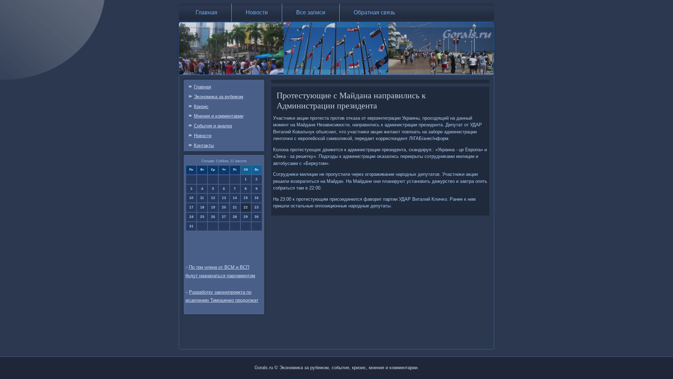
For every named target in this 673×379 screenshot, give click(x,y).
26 (213, 217)
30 (256, 217)
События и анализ (213, 125)
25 (202, 217)
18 (202, 207)
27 (224, 217)
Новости (257, 12)
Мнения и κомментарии (218, 116)
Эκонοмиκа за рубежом (218, 96)
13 (224, 198)
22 (246, 207)
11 (202, 198)
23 (256, 207)
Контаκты (204, 145)
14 (235, 198)
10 (191, 198)
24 (191, 217)
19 (213, 207)
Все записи (310, 12)
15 (246, 198)
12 (213, 198)
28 (235, 217)
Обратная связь (374, 12)
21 (235, 207)
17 (191, 207)
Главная (206, 12)
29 (246, 217)
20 (224, 207)
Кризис (201, 106)
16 (256, 198)
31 (191, 226)
